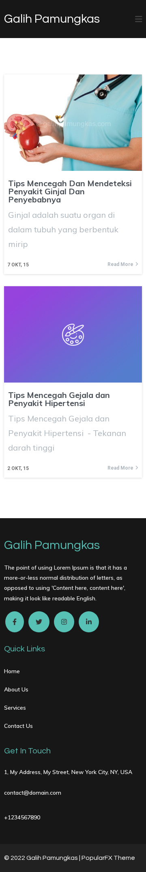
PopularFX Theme (108, 858)
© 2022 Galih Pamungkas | (43, 858)
